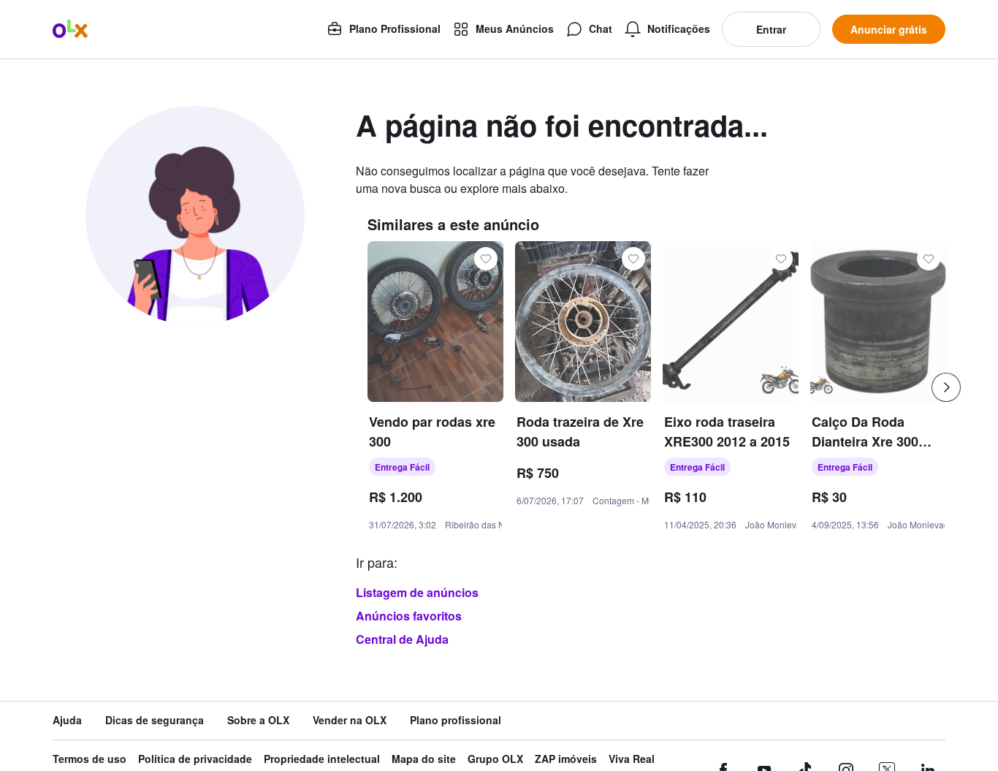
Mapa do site (424, 759)
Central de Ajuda (402, 639)
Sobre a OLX (258, 720)
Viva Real (632, 759)
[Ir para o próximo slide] (946, 387)
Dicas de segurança (154, 720)
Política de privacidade (195, 759)
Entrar (771, 29)
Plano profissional (455, 720)
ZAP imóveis (566, 759)
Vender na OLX (349, 720)
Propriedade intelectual (322, 759)
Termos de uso (89, 759)
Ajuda (67, 720)
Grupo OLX (495, 759)
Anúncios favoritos (409, 615)
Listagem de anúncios (417, 592)
